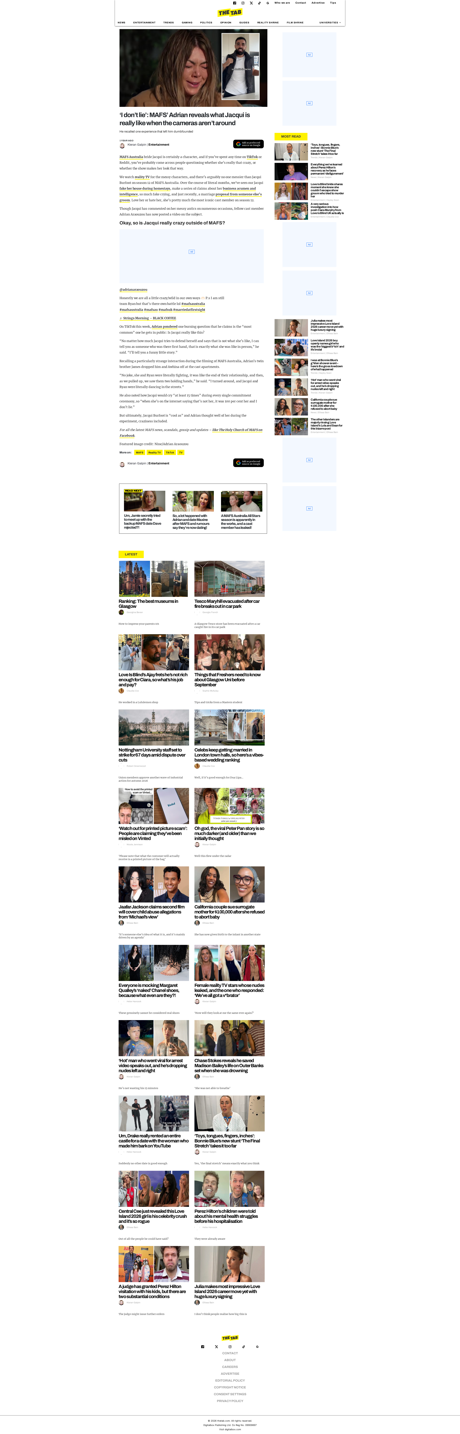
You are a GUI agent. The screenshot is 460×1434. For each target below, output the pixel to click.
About (230, 1360)
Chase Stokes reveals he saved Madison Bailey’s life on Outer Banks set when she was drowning (228, 1065)
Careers (230, 1367)
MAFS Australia (131, 157)
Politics (206, 22)
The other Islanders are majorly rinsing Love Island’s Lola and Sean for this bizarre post (326, 424)
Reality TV (154, 452)
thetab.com (223, 1420)
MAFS (139, 452)
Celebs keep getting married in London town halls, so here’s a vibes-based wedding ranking (229, 754)
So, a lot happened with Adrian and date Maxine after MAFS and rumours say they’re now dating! (191, 522)
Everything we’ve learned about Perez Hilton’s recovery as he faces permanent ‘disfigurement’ (327, 169)
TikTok (252, 157)
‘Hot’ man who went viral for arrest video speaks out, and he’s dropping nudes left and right (153, 1065)
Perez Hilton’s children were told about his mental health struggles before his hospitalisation (226, 1216)
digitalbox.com (233, 1429)
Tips (333, 2)
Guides (244, 22)
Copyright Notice (230, 1387)
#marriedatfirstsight (189, 310)
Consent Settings (230, 1394)
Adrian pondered (165, 327)
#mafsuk (165, 310)
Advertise (318, 2)
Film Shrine (295, 22)
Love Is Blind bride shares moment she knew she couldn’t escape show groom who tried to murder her (327, 190)
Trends (168, 22)
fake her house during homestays (144, 189)
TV (181, 452)
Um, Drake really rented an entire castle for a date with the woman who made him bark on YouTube (153, 1140)
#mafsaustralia (193, 304)
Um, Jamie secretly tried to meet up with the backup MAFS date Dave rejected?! (142, 521)
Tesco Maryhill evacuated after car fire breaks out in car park (226, 604)
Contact (300, 2)
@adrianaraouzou (133, 290)
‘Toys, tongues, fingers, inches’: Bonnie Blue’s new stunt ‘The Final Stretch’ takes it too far (227, 1140)
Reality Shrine (268, 22)
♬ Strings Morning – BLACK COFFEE (147, 318)
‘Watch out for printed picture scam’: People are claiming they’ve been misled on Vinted (153, 833)
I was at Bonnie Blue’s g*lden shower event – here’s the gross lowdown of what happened (327, 365)
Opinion (226, 22)
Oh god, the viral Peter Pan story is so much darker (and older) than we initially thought (229, 833)
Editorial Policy (230, 1380)
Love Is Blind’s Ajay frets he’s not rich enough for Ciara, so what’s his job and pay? (153, 679)
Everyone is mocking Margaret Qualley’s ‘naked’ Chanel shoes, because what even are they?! (149, 990)
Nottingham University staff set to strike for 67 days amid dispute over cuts (152, 754)
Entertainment (144, 22)
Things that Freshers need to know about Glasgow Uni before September (227, 679)
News (121, 22)
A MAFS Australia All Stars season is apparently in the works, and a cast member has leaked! (240, 522)
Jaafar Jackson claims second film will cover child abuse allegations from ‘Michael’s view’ (151, 911)
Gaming (187, 22)
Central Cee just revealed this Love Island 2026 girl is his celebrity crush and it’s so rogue (153, 1216)
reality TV (142, 177)
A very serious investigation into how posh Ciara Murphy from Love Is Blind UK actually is (327, 208)
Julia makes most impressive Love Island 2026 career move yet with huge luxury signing (227, 1291)
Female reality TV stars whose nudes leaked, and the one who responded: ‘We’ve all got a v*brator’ (229, 990)
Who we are (282, 2)
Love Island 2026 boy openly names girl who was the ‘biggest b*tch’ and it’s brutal (327, 345)
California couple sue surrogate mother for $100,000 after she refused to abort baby (229, 911)
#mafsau (151, 310)
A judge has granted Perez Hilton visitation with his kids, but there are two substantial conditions (152, 1291)
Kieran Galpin (137, 144)
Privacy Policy (230, 1401)
